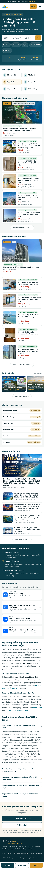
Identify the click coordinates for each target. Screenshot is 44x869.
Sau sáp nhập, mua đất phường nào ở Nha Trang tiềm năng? (22, 770)
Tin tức (32, 853)
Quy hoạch (24, 853)
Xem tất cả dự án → (22, 396)
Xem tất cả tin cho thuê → (22, 364)
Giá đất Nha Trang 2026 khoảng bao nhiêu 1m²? (22, 726)
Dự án (25, 45)
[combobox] (18, 37)
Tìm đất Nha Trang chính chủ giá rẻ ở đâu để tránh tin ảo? (22, 778)
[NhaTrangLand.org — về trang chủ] (5, 6)
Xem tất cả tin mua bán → (22, 228)
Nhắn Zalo (23, 825)
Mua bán (6, 45)
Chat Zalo (22, 865)
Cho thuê (16, 45)
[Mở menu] (40, 6)
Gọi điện (8, 865)
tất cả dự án (37, 708)
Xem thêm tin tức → (22, 539)
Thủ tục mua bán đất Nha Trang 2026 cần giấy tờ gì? (22, 786)
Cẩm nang (39, 853)
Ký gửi (36, 865)
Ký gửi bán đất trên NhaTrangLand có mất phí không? (22, 795)
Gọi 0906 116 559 (23, 818)
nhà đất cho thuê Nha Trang (17, 710)
